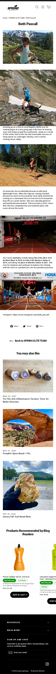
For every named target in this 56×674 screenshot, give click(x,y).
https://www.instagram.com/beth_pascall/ (31, 315)
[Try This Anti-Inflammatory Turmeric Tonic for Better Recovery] (28, 376)
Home (5, 18)
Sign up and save (17, 640)
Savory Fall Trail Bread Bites (17, 516)
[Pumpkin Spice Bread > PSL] (28, 428)
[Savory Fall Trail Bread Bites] (28, 485)
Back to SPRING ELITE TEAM (30, 340)
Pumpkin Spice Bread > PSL (17, 453)
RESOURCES (13, 622)
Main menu (13, 630)
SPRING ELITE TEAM (17, 18)
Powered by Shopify (38, 671)
